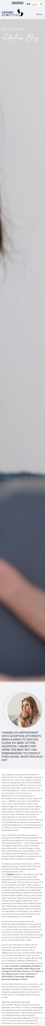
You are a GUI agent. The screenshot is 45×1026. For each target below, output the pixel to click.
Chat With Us (17, 3)
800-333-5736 (12, 987)
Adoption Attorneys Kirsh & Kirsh (18, 864)
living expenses (28, 838)
